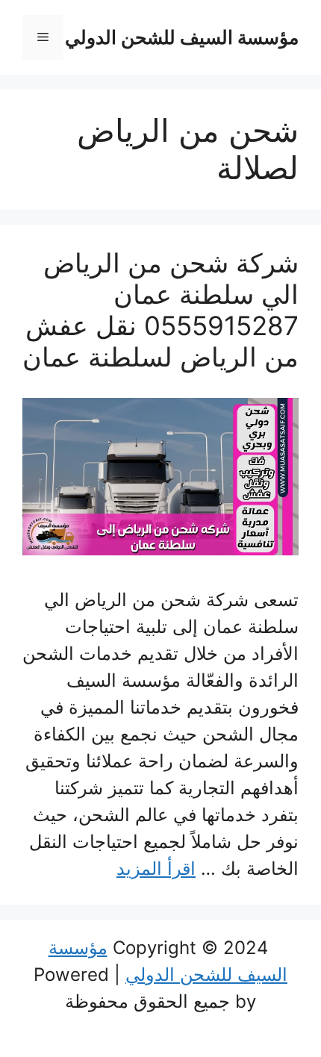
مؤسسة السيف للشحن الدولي (182, 37)
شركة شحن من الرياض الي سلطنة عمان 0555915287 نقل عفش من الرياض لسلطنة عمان (160, 309)
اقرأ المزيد (156, 868)
